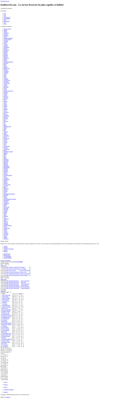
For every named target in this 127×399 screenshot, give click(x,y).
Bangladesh (6, 50)
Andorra (5, 34)
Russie (5, 196)
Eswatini (6, 96)
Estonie (5, 95)
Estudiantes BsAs (15, 280)
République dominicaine (9, 193)
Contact (5, 250)
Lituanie (5, 147)
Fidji (5, 100)
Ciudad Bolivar (24, 285)
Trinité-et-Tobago (8, 225)
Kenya (5, 137)
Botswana (6, 63)
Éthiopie (5, 98)
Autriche (6, 46)
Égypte (5, 89)
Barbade (5, 51)
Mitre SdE (23, 282)
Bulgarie (5, 67)
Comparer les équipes (9, 248)
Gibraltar (6, 109)
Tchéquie (6, 223)
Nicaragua (6, 171)
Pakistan (5, 180)
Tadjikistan (6, 219)
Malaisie (5, 153)
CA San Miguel (5, 330)
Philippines (6, 188)
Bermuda (6, 55)
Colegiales (4, 326)
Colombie (6, 79)
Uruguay (6, 232)
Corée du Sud (7, 80)
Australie (6, 44)
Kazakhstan (6, 135)
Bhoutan (5, 56)
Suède (5, 213)
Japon (5, 133)
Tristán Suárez (5, 296)
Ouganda (6, 178)
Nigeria (5, 172)
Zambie (5, 237)
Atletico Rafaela (5, 314)
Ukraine (5, 230)
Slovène (5, 211)
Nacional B (3, 291)
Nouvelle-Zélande (8, 175)
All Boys (23, 267)
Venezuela (6, 233)
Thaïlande (6, 224)
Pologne (5, 190)
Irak (4, 122)
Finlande (6, 101)
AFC (5, 13)
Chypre (5, 77)
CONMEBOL (7, 18)
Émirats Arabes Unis (8, 91)
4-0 (20, 273)
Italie (5, 130)
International (6, 21)
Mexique (6, 162)
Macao (5, 150)
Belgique (6, 52)
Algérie (5, 31)
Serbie (5, 205)
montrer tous (3, 265)
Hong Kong (6, 116)
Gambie (5, 105)
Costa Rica (6, 81)
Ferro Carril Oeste (15, 267)
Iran (4, 124)
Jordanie (5, 134)
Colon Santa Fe (24, 275)
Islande (5, 128)
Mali (5, 155)
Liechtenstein (7, 146)
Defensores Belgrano (15, 286)
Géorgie (5, 106)
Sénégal (5, 204)
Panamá (5, 182)
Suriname (6, 216)
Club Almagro (5, 327)
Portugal (5, 191)
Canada (5, 73)
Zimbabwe (6, 238)
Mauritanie (6, 160)
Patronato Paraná (6, 342)
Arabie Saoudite (7, 39)
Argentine (6, 40)
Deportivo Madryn (25, 288)
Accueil (5, 246)
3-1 (20, 268)
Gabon (5, 104)
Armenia (6, 42)
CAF (5, 16)
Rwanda (5, 197)
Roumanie (6, 195)
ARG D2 (8, 267)
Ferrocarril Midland (6, 309)
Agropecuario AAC (6, 333)
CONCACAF (7, 17)
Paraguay (6, 183)
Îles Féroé (6, 118)
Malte (5, 157)
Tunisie (5, 226)
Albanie (5, 30)
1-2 (20, 270)
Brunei (5, 65)
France (5, 102)
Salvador (6, 201)
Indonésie (6, 121)
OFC (5, 22)
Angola (5, 36)
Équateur (6, 92)
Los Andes (13, 270)
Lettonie (5, 142)
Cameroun (6, 72)
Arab (5, 14)
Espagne (5, 93)
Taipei (5, 220)
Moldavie (6, 163)
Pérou (5, 187)
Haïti (5, 113)
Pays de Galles (7, 184)
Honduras (6, 114)
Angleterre (6, 35)
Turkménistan (7, 228)
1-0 (20, 267)
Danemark (6, 87)
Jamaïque (6, 131)
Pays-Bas (6, 186)
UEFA (5, 24)
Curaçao (5, 85)
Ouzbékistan (6, 179)
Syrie (5, 217)
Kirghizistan (6, 138)
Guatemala (6, 112)
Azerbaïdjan (6, 47)
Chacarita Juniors (6, 336)
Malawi (5, 154)
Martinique (6, 159)
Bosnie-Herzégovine (8, 62)
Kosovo (5, 139)
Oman (5, 176)
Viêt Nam (6, 234)
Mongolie (6, 164)
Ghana (5, 108)
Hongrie (5, 117)
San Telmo (4, 343)
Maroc (5, 158)
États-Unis (6, 97)
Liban (5, 143)
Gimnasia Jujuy (5, 301)
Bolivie (5, 59)
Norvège (6, 174)
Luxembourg (7, 149)
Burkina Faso (7, 68)
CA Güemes (5, 346)
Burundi (5, 69)
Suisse (5, 215)
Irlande (5, 125)
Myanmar (6, 168)
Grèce (5, 110)
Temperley (4, 302)
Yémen (5, 236)
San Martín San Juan (7, 323)
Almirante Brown (15, 283)
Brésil (5, 64)
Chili (5, 75)
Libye (5, 145)
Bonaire (5, 60)
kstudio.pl (8, 397)
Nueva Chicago (5, 329)
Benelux (5, 54)
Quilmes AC (5, 321)
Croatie (5, 84)
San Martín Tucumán (7, 315)
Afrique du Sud (7, 29)
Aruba (5, 43)
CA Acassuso (5, 345)
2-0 (20, 275)
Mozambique (7, 167)
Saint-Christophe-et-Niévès (10, 199)
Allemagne (6, 33)
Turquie (5, 229)
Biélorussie (6, 58)
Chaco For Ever (5, 340)
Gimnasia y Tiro (5, 312)
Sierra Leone (6, 207)
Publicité (6, 251)
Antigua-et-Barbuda (8, 38)
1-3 (20, 272)
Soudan (5, 212)
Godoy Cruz (24, 272)
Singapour (6, 208)
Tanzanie (6, 221)
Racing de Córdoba (6, 324)
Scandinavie (6, 203)
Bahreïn (5, 48)
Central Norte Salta (6, 334)
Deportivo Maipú (6, 311)
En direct (6, 247)
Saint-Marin (6, 200)
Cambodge (6, 71)
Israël (5, 129)
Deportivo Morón (15, 273)
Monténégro (6, 166)
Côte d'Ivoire (7, 83)
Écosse (5, 88)
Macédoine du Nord (8, 151)
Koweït (5, 141)
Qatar (5, 192)
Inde (5, 120)
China (5, 76)
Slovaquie (6, 209)
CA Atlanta (23, 268)
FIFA (5, 20)
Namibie (5, 170)
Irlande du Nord (7, 126)
